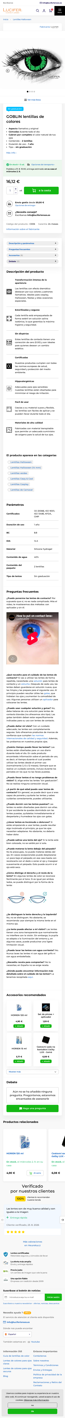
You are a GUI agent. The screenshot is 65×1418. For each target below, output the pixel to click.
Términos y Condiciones (45, 1365)
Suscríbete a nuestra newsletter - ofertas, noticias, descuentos (31, 1303)
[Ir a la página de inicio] (12, 10)
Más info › (11, 152)
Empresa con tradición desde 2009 (27, 1281)
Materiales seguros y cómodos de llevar (29, 1256)
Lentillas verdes (19, 473)
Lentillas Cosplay (19, 484)
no (32, 1405)
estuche (25, 684)
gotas (47, 693)
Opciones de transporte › (43, 164)
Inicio (5, 19)
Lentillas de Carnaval (22, 489)
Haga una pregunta (34, 1108)
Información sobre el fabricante (22, 229)
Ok (32, 1411)
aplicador (48, 699)
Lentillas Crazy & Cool (22, 478)
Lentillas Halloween (22, 19)
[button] (38, 11)
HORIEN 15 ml (19, 1048)
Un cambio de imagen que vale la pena (29, 1272)
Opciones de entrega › (25, 205)
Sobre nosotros (41, 1360)
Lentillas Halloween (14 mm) (26, 467)
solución (38, 681)
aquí (30, 977)
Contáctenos (39, 1356)
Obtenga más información (36, 1400)
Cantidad (10, 190)
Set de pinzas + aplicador (46, 1015)
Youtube (35, 1341)
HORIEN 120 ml (19, 1015)
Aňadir (20, 1026)
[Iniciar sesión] (44, 11)
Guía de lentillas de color (16, 1356)
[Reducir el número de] (16, 192)
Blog (5, 1376)
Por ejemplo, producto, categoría (27, 47)
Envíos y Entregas (42, 1370)
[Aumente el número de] (16, 189)
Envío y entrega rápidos (22, 1264)
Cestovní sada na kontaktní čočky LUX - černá (46, 1049)
